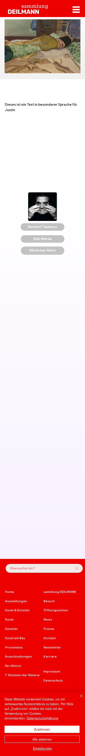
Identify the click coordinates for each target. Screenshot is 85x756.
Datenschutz (53, 680)
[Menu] (76, 9)
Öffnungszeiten (56, 610)
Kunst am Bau (15, 638)
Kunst (9, 619)
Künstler (11, 629)
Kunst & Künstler (17, 610)
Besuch (49, 601)
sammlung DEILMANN (60, 592)
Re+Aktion (13, 666)
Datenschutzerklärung (42, 718)
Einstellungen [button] (42, 748)
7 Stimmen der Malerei (22, 675)
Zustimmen (42, 729)
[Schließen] (78, 698)
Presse (49, 629)
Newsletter (52, 647)
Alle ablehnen (42, 739)
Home (9, 592)
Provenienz (14, 647)
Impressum (51, 671)
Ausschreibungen (18, 656)
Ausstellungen (16, 601)
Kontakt (50, 638)
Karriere (50, 656)
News (48, 619)
